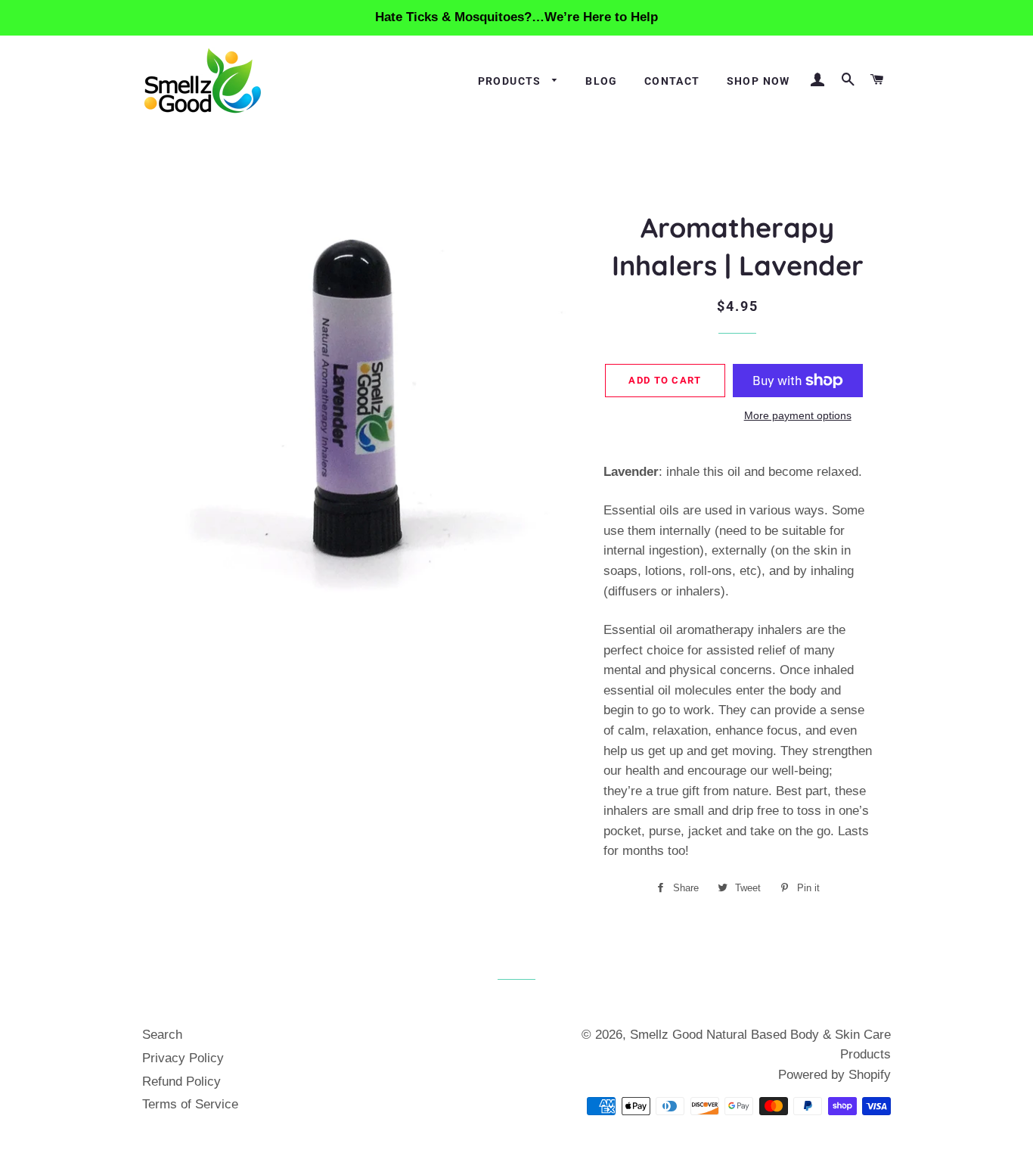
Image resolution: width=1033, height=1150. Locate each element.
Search (162, 1034)
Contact (672, 81)
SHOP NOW (758, 81)
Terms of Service (190, 1104)
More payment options (798, 415)
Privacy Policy (183, 1058)
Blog (601, 81)
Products (511, 81)
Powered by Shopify (834, 1075)
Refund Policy (181, 1081)
